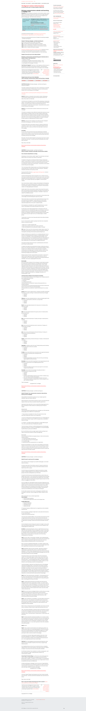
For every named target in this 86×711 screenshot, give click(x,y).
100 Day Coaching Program (57, 27)
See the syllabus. (36, 73)
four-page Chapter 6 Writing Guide (38, 172)
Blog (34, 1)
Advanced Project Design (56, 26)
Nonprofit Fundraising (56, 25)
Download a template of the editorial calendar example (31, 49)
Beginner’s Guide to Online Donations (58, 6)
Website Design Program (56, 35)
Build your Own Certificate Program (58, 31)
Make (25, 708)
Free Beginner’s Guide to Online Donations (27, 1)
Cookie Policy (43, 699)
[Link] (61, 708)
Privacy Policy (38, 699)
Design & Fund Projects (56, 40)
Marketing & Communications (57, 24)
